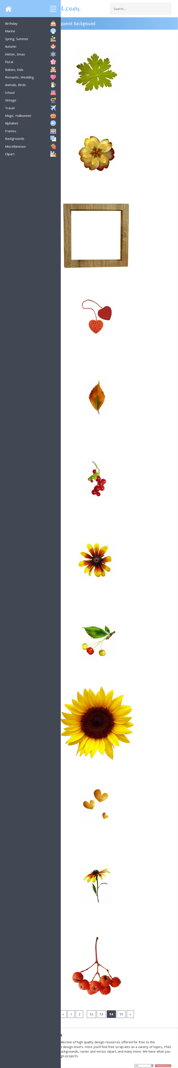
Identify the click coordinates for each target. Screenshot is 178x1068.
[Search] (166, 8)
